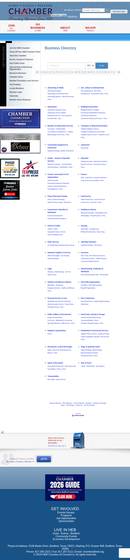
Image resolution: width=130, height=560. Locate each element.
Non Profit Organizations (90, 282)
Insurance (84, 253)
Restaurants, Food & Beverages (60, 347)
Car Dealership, (52, 118)
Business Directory (55, 403)
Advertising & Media (56, 88)
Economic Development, (55, 216)
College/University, (87, 161)
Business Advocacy (18, 73)
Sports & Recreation (55, 363)
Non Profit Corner (17, 63)
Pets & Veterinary (87, 298)
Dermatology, (85, 216)
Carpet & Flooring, (103, 334)
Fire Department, (53, 189)
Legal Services (52, 275)
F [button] (56, 72)
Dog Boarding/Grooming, (102, 301)
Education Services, (87, 164)
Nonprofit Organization (88, 288)
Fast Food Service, (99, 199)
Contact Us (78, 405)
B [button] (44, 72)
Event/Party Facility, (97, 94)
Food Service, (85, 202)
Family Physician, (95, 216)
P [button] (85, 72)
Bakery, (50, 350)
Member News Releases (20, 100)
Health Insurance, (101, 258)
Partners (90, 29)
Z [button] (114, 72)
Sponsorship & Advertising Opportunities (21, 68)
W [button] (106, 72)
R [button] (91, 72)
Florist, (56, 229)
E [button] (53, 72)
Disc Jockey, (97, 91)
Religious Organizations (57, 331)
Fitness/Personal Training (57, 196)
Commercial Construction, (89, 116)
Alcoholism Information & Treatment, (59, 301)
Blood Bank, (51, 285)
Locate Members (17, 88)
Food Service (86, 196)
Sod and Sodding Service (55, 235)
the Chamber (11, 28)
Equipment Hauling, (54, 151)
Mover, (96, 320)
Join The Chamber (89, 405)
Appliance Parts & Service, (89, 334)
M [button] (76, 72)
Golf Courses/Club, (70, 366)
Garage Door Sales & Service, (57, 232)
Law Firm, (68, 272)
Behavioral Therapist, (87, 213)
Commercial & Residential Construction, (93, 113)
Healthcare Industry (88, 210)
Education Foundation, (100, 161)
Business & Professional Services (60, 126)
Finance (84, 174)
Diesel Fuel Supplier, (54, 256)
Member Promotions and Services (24, 81)
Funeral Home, (69, 304)
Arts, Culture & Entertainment (92, 88)
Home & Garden (54, 226)
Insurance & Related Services (90, 261)
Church (50, 334)
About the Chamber (18, 56)
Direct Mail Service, (68, 97)
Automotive (52, 107)
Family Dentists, (67, 164)
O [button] (82, 72)
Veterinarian (84, 304)
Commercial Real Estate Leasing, (91, 317)
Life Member (98, 245)
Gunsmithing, (52, 369)
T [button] (96, 72)
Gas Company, (65, 256)
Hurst (56, 533)
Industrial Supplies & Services (59, 253)
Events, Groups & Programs (21, 59)
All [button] (119, 72)
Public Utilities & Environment (59, 314)
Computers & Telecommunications (94, 126)
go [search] (103, 66)
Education (84, 158)
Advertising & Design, (54, 91)
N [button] (79, 72)
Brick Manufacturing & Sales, (90, 275)
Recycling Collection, (54, 323)
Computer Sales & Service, (89, 135)
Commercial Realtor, (87, 320)
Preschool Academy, (100, 164)
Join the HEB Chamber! (20, 48)
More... (50, 99)
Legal (50, 269)
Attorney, (50, 272)
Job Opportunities (66, 518)
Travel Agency (100, 366)
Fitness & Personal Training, (56, 199)
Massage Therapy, (53, 307)
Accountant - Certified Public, (57, 129)
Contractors (85, 145)
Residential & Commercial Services (94, 331)
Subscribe (14, 96)
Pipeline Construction (67, 151)
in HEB (37, 27)
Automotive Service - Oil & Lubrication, (60, 116)
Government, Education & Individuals (58, 211)
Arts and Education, (87, 91)
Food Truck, (93, 202)
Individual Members (88, 242)
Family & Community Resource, (57, 186)
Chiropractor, (60, 285)
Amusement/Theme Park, (56, 366)
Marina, (59, 369)
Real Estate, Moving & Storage (93, 314)
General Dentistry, (53, 167)
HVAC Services (53, 242)
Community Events (66, 536)
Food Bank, (84, 285)
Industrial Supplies (53, 258)
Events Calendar (79, 403)
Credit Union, (89, 178)
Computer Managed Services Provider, (93, 132)
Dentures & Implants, (54, 164)
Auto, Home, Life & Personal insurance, (93, 256)
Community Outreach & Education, (59, 183)
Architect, (70, 132)
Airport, (83, 366)
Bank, (82, 178)
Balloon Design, (97, 350)
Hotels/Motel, (90, 366)
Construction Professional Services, (92, 118)
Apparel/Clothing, (86, 350)
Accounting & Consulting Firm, (57, 132)
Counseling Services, (101, 213)
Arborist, (50, 229)
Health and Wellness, (68, 288)
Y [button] (111, 72)
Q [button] (88, 72)
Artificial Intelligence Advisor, (90, 129)
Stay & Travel (86, 363)
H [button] (62, 72)
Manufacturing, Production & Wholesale (92, 270)
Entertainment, (85, 94)
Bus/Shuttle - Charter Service (56, 379)
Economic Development (66, 539)
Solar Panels (84, 148)
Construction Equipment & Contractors (58, 146)
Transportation (53, 376)
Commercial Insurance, (88, 258)
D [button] (50, 72)
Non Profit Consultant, (95, 285)
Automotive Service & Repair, (57, 113)
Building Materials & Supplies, (90, 110)
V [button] (102, 72)
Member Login (58, 15)
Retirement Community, (88, 232)
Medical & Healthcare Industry (59, 282)
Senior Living (100, 232)
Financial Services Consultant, (90, 180)
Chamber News (16, 77)
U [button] (99, 72)
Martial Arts (67, 202)
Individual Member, (87, 245)
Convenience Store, (87, 356)
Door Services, (104, 337)
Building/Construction (89, 107)
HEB (65, 29)
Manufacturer (104, 275)
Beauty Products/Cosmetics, (90, 353)
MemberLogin (119, 11)
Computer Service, (104, 135)
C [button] (47, 72)
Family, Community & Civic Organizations (58, 176)
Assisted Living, (94, 229)
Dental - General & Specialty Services (59, 159)
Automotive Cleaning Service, (57, 110)
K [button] (70, 72)
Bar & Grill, (56, 350)
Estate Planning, (59, 272)
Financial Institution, (100, 178)
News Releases (67, 403)
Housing (84, 226)
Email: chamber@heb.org (89, 551)
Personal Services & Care (57, 298)
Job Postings (15, 84)
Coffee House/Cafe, (87, 199)
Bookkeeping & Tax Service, (56, 135)
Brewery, (50, 353)
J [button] (67, 72)
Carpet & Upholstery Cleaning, (90, 337)
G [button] (59, 72)
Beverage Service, (66, 350)
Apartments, (85, 229)
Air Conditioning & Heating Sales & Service (61, 245)
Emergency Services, (54, 288)
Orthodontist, (64, 167)
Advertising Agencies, (54, 97)
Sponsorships (66, 521)
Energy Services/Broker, (55, 317)
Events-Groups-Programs (66, 514)
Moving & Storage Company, (90, 323)
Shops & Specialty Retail (90, 347)
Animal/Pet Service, (87, 301)
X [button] (108, 72)
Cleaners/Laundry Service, (56, 304)
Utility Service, (65, 323)
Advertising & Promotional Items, (58, 94)
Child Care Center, (53, 180)
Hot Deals (88, 403)
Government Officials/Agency (57, 218)
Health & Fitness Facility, (55, 202)
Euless (65, 533)
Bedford (75, 533)
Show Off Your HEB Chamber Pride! (25, 52)
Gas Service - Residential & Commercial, (60, 320)
